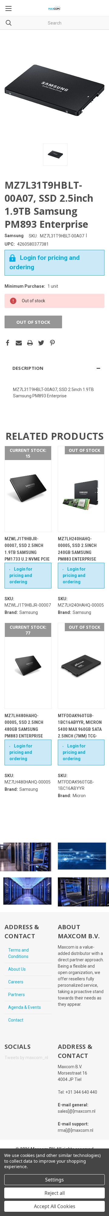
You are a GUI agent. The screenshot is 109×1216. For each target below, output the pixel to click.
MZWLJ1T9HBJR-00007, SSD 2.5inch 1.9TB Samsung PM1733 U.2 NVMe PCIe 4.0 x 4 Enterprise (27, 552)
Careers (15, 981)
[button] (54, 368)
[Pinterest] (52, 343)
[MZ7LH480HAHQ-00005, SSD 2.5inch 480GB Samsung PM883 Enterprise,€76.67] (28, 666)
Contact (15, 1020)
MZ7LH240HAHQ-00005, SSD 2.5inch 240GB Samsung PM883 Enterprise (77, 549)
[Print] (30, 343)
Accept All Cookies (54, 1206)
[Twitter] (41, 343)
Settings (54, 1179)
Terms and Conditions (18, 953)
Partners (16, 994)
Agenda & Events (24, 1007)
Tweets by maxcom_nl (26, 1057)
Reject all (55, 1193)
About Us (17, 969)
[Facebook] (8, 343)
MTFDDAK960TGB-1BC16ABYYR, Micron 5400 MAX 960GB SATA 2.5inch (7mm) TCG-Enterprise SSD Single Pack (80, 733)
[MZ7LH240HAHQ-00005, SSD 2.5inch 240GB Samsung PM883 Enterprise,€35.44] (81, 489)
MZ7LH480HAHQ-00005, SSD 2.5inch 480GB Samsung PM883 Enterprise (24, 726)
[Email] (19, 343)
